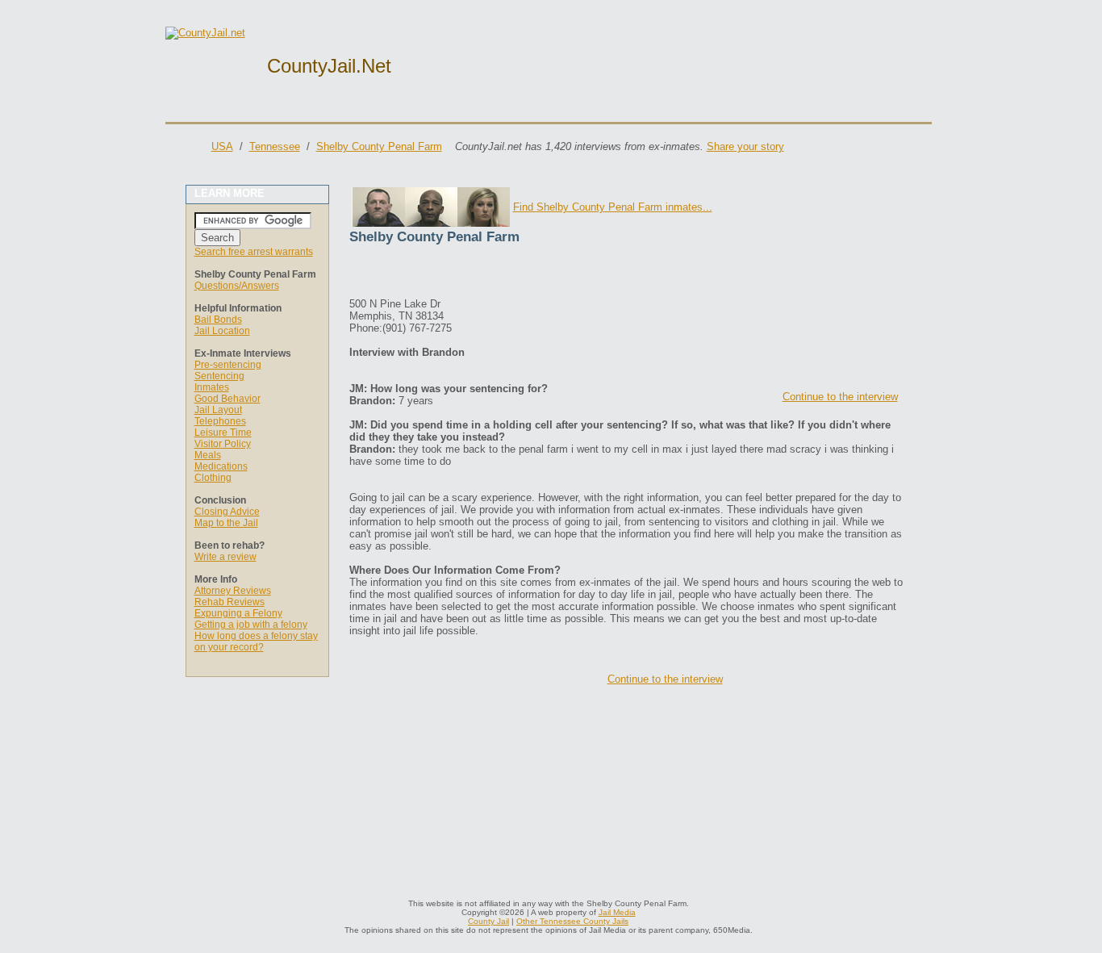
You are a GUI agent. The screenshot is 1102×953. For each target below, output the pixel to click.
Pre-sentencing (227, 364)
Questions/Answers (236, 285)
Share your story (745, 146)
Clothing (213, 477)
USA (222, 146)
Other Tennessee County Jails (572, 921)
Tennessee (274, 146)
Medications (221, 466)
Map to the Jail (226, 523)
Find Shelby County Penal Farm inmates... (612, 207)
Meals (207, 455)
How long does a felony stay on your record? (256, 641)
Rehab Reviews (229, 602)
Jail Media (617, 912)
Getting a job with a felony (250, 624)
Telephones (220, 421)
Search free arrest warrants (253, 251)
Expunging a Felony (238, 613)
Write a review (225, 556)
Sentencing (219, 376)
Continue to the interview (840, 397)
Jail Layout (218, 410)
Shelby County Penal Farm (379, 146)
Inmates (211, 387)
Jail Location (222, 330)
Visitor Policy (222, 443)
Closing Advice (227, 511)
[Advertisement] (538, 273)
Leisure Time (223, 432)
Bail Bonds (218, 319)
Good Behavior (227, 398)
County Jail (488, 921)
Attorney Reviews (232, 590)
